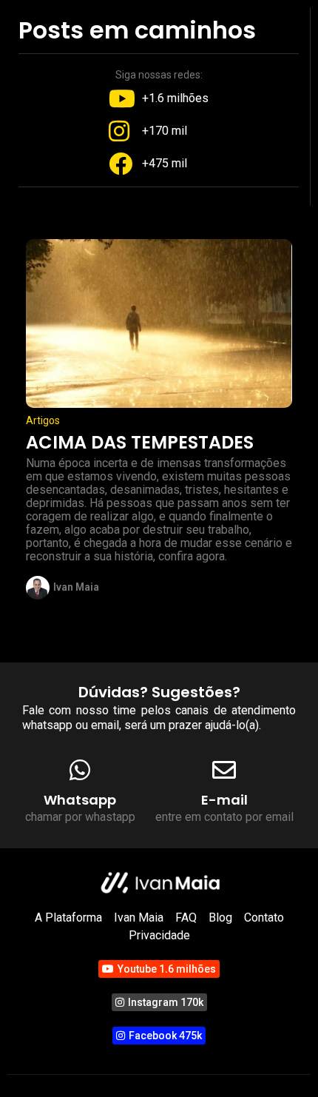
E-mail (224, 800)
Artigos (43, 420)
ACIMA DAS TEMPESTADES (140, 442)
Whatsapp (80, 800)
